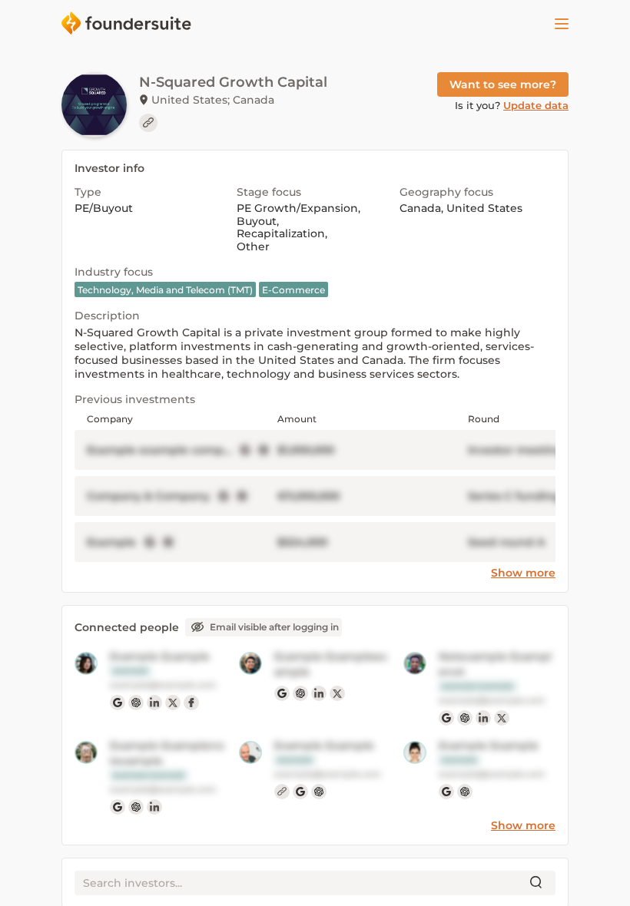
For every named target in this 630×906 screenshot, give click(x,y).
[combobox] (302, 882)
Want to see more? (502, 84)
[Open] (562, 23)
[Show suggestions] (536, 883)
